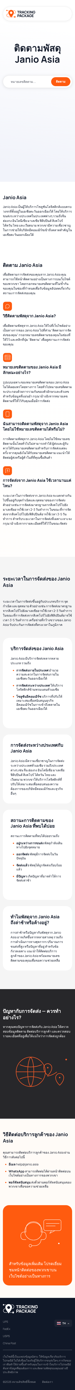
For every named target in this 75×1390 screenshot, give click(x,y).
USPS (6, 1336)
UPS (5, 1321)
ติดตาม (61, 81)
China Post (9, 1343)
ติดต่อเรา (47, 1382)
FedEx (6, 1329)
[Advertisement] (37, 131)
